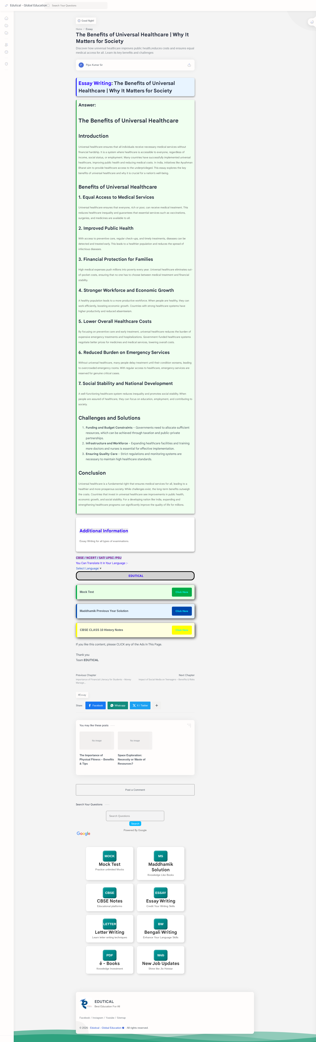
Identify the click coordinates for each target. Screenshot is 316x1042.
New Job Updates (160, 963)
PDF (109, 955)
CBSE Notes (109, 901)
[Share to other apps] (156, 705)
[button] (95, 705)
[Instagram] (98, 1018)
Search (135, 823)
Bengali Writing (160, 932)
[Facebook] (85, 1018)
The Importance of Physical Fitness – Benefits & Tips (97, 759)
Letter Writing (109, 932)
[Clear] (104, 5)
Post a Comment (135, 789)
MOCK (110, 856)
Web (160, 955)
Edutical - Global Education (28, 5)
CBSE (109, 893)
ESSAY (160, 893)
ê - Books (109, 963)
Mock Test (110, 864)
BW (160, 924)
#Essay (82, 695)
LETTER (109, 924)
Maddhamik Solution (160, 867)
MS (160, 856)
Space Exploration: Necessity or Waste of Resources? (131, 759)
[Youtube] (110, 1018)
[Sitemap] (121, 1018)
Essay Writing (160, 901)
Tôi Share (170, 1027)
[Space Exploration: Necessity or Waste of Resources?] (135, 741)
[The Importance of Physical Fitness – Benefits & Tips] (97, 741)
